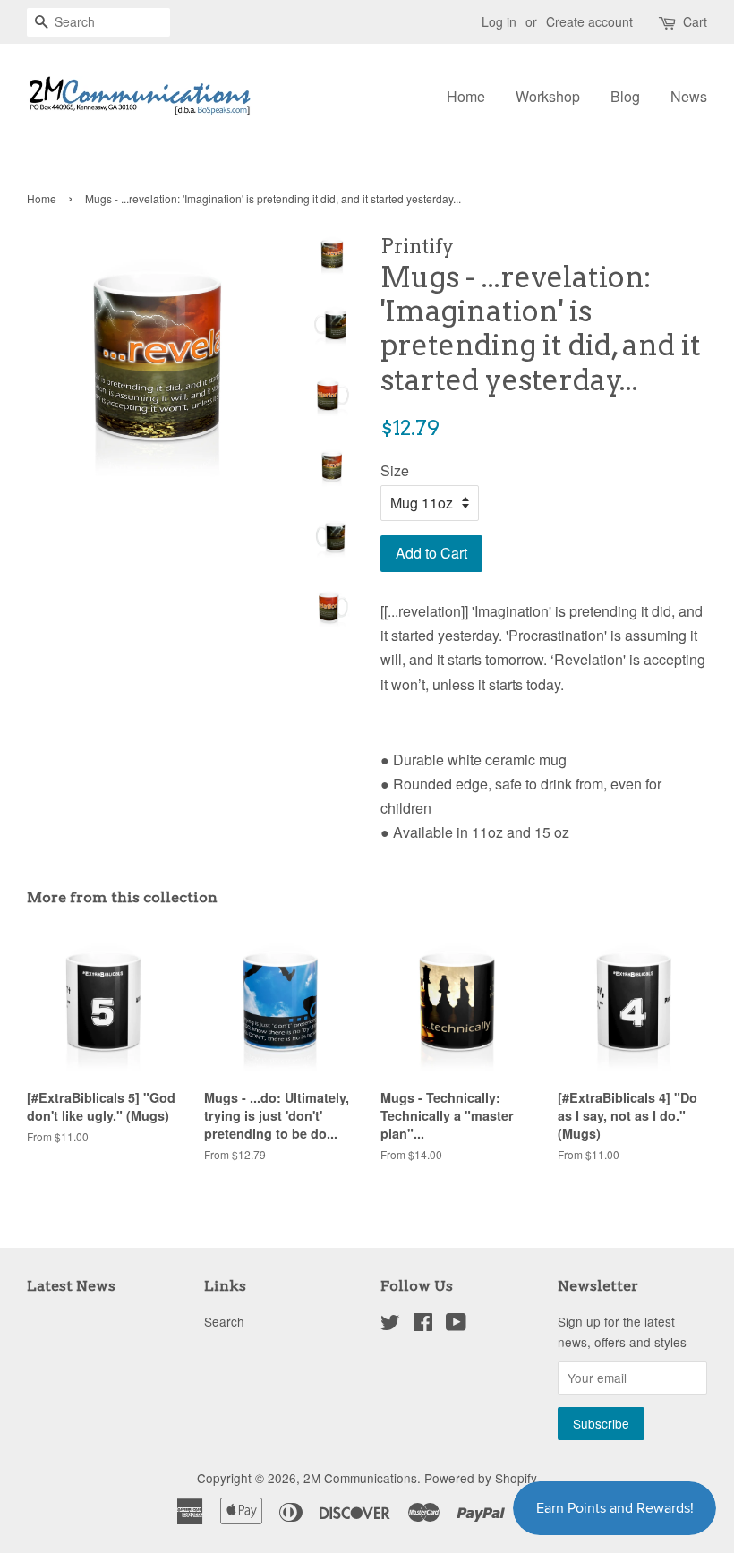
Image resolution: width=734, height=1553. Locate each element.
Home (466, 96)
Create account (589, 21)
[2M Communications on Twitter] (390, 1325)
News (688, 96)
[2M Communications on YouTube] (456, 1325)
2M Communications (360, 1478)
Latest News (71, 1285)
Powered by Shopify (480, 1478)
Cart (695, 21)
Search (224, 1321)
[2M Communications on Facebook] (423, 1325)
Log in (499, 21)
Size (394, 470)
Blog (625, 96)
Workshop (548, 96)
